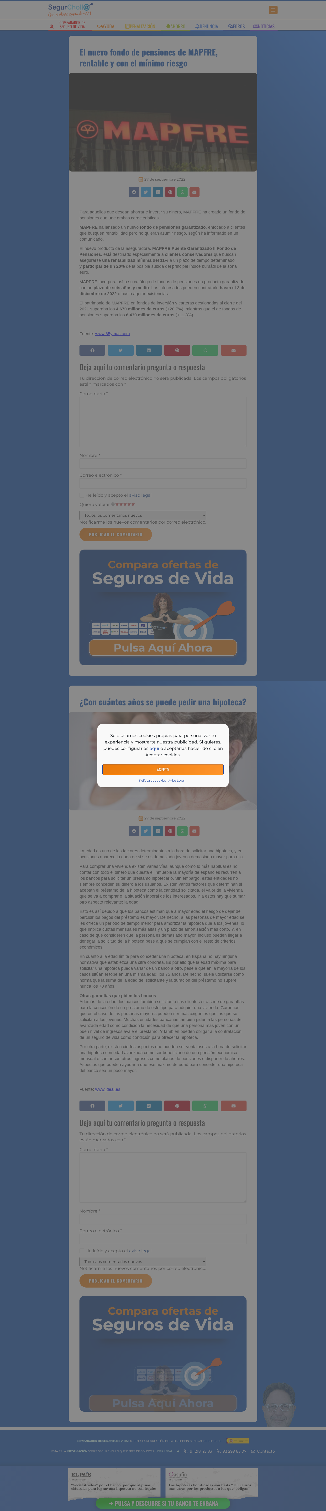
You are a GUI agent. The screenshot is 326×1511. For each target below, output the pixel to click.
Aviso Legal (176, 780)
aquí (154, 748)
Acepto (163, 769)
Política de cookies (152, 780)
